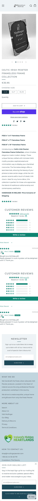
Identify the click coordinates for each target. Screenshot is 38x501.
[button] (6, 125)
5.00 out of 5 (24, 214)
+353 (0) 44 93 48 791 (9, 457)
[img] (4, 249)
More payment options (19, 117)
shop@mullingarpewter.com (13, 453)
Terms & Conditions (9, 427)
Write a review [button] (19, 235)
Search (4, 408)
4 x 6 (5, 92)
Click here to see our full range (19, 493)
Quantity (5, 97)
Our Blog (5, 418)
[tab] (15, 62)
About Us (5, 411)
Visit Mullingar (7, 414)
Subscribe (18, 363)
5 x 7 (13, 92)
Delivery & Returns (9, 421)
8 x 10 (22, 92)
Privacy (4, 424)
